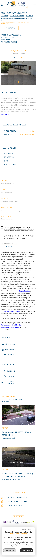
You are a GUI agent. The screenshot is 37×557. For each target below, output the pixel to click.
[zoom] (18, 73)
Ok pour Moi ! (27, 550)
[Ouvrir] (2, 5)
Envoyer (9, 246)
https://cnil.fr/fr (24, 291)
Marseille (29, 16)
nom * (4, 189)
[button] (18, 82)
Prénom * (6, 180)
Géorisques (5, 114)
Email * (4, 198)
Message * (6, 217)
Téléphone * (7, 207)
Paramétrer (9, 550)
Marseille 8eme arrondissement (13, 18)
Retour (12, 28)
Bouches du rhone (17, 16)
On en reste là (26, 529)
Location (4, 16)
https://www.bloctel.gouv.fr (10, 311)
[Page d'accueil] (18, 5)
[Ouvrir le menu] (35, 5)
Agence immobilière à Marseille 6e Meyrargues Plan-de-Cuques (14, 13)
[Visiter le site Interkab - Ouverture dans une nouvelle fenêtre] (27, 522)
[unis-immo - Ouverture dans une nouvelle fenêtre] (15, 522)
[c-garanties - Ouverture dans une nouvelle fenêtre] (7, 522)
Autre (30, 18)
